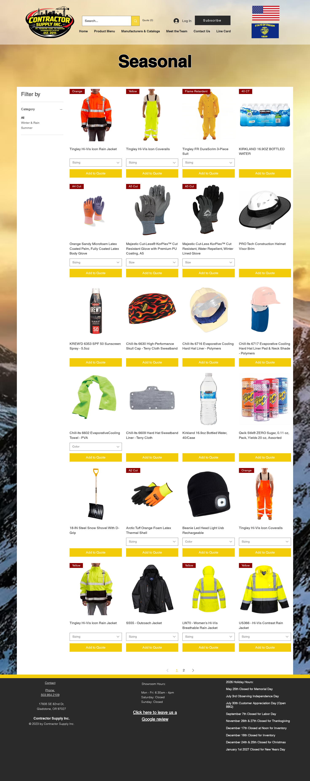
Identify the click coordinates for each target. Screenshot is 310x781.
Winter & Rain (30, 122)
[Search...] (135, 21)
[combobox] (96, 163)
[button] (212, 20)
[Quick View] (265, 210)
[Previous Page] (167, 670)
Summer (26, 127)
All (22, 117)
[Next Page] (193, 670)
